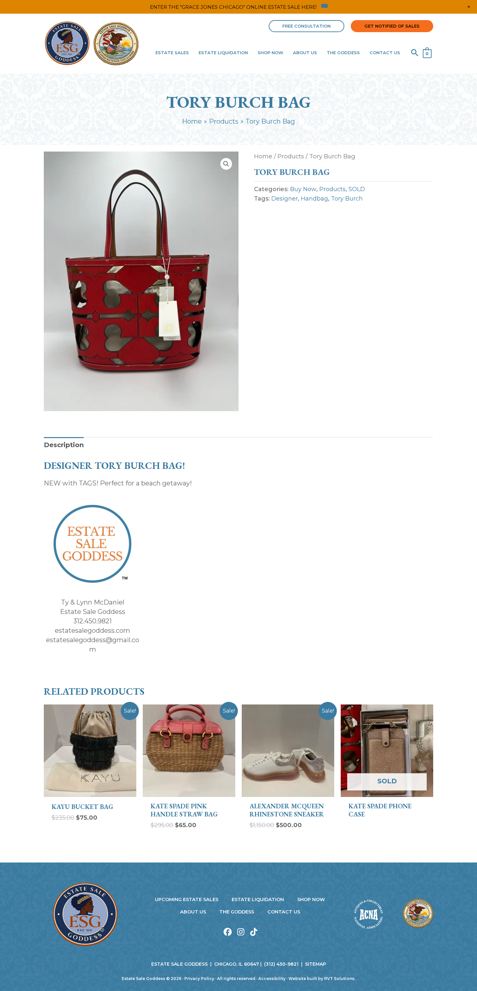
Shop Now (311, 899)
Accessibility (272, 978)
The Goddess (236, 912)
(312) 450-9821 (281, 964)
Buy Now (303, 189)
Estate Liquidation (258, 899)
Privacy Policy (199, 978)
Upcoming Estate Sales (186, 899)
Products (290, 156)
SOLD (357, 189)
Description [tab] (64, 445)
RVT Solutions (339, 978)
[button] (306, 26)
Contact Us (283, 912)
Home (263, 156)
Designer (284, 198)
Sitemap (315, 964)
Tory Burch (347, 198)
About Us (193, 912)
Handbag (314, 198)
